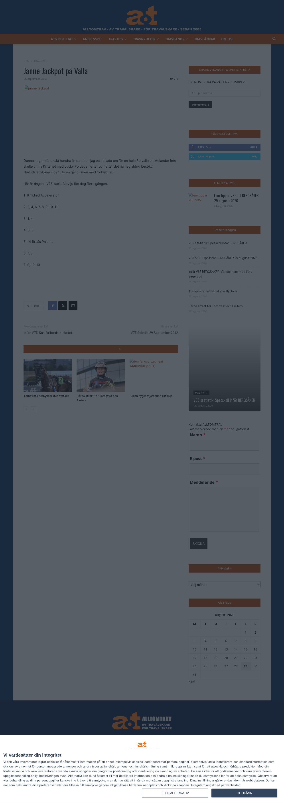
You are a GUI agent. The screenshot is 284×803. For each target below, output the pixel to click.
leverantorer (28, 761)
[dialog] (142, 769)
